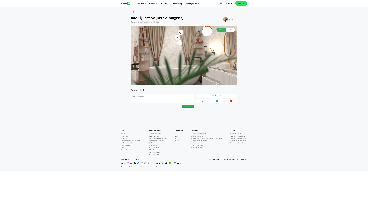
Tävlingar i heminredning (238, 138)
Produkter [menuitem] (140, 4)
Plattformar (179, 130)
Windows (177, 143)
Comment (187, 106)
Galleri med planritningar (238, 141)
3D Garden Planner (155, 134)
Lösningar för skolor (197, 145)
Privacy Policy (150, 166)
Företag (123, 130)
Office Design (153, 150)
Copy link (218, 96)
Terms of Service (160, 166)
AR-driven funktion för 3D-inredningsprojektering (206, 138)
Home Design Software (156, 141)
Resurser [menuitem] (152, 4)
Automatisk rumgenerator (199, 134)
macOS (177, 141)
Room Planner (153, 145)
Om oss (123, 134)
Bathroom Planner (155, 143)
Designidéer (234, 130)
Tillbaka (136, 12)
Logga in (229, 3)
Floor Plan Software (155, 152)
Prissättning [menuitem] (177, 4)
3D (230, 30)
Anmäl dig (241, 3)
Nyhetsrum (124, 138)
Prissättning (124, 136)
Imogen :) (233, 19)
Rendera (221, 30)
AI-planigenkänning (197, 136)
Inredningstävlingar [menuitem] (192, 4)
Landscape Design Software (158, 138)
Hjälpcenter (124, 150)
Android (177, 138)
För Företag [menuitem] (164, 4)
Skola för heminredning (237, 136)
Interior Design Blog (236, 134)
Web (176, 134)
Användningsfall (155, 130)
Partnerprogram (126, 145)
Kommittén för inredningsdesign (131, 141)
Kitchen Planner (154, 147)
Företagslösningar (196, 143)
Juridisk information (127, 143)
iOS (176, 136)
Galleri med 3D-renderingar (238, 143)
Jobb (122, 147)
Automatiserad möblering (199, 141)
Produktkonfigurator (197, 147)
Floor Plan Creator (154, 154)
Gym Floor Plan (154, 136)
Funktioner (195, 130)
